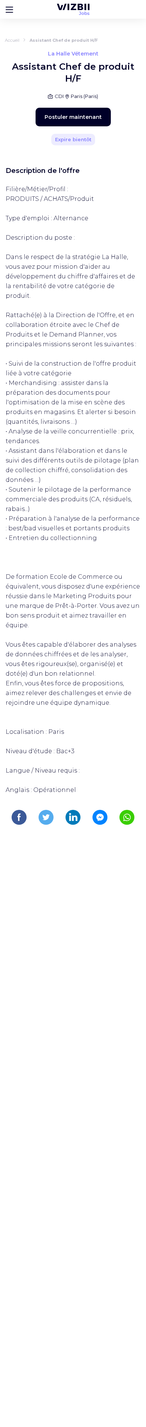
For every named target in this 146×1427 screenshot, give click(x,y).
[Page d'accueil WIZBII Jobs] (73, 9)
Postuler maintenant (73, 117)
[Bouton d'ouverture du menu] (9, 9)
